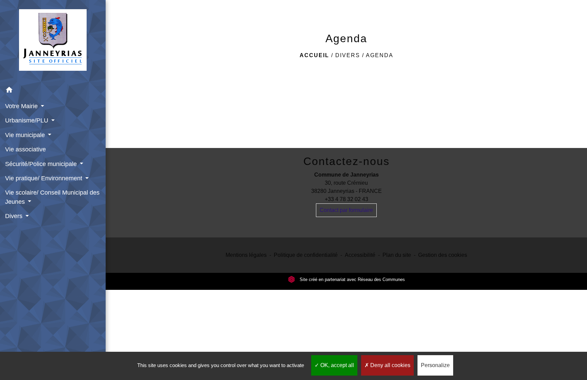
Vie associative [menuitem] (25, 149)
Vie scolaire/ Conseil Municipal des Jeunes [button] (52, 197)
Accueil (314, 55)
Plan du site (397, 255)
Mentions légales (246, 255)
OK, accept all (336, 365)
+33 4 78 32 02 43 (346, 199)
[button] (53, 91)
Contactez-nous (346, 161)
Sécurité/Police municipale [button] (41, 164)
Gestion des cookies (442, 255)
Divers (347, 55)
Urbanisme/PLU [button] (27, 120)
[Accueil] (53, 41)
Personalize (435, 365)
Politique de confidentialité (306, 255)
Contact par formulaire (346, 210)
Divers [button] (14, 216)
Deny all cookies (389, 365)
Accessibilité (360, 255)
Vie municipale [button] (26, 135)
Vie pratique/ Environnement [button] (44, 178)
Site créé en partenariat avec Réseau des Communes (351, 279)
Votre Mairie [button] (22, 106)
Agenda (379, 55)
